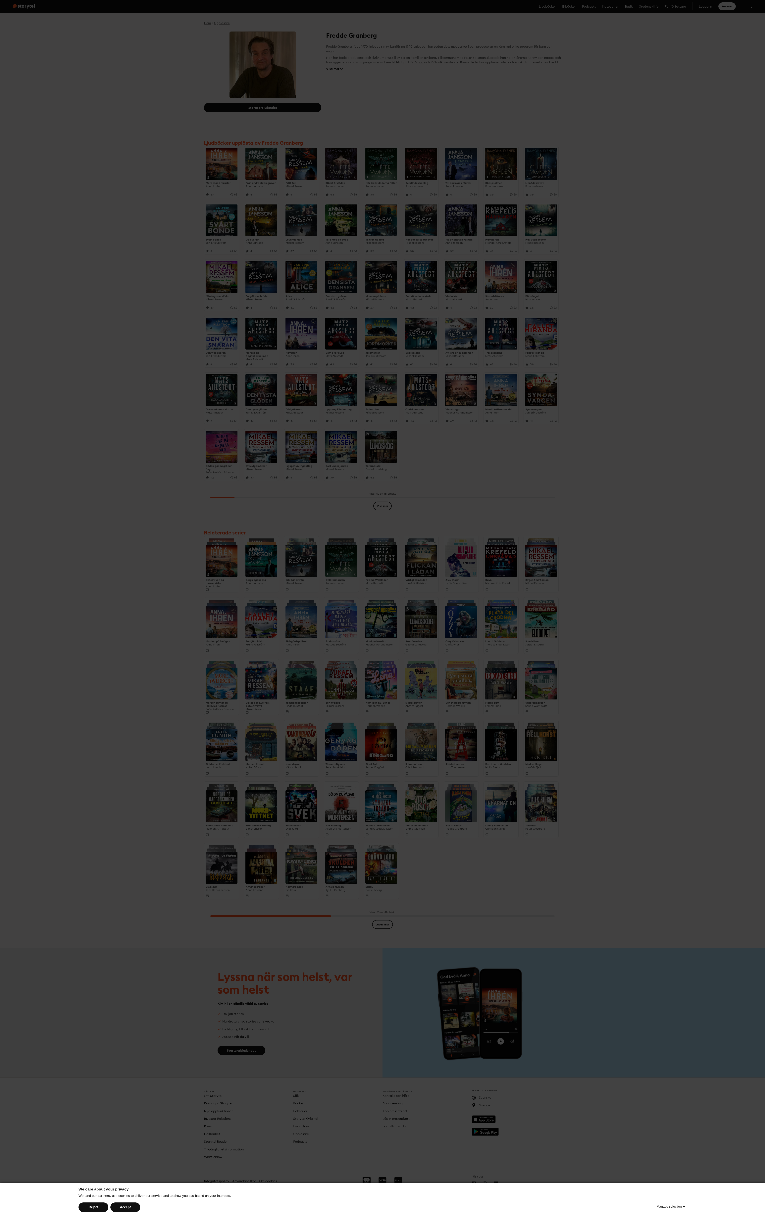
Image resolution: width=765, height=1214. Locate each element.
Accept (125, 1207)
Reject (93, 1207)
